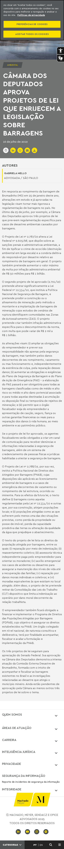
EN (41, 845)
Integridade (11, 789)
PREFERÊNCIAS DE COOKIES (32, 24)
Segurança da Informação (23, 776)
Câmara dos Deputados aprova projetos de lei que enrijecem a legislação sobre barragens (32, 104)
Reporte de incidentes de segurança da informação (31, 782)
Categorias (11, 844)
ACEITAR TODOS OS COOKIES (32, 34)
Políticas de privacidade (31, 15)
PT (35, 845)
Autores (10, 165)
